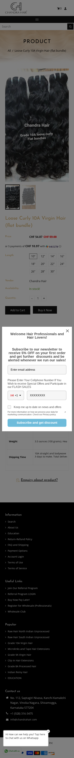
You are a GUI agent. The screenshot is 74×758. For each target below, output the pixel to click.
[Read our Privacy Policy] (65, 412)
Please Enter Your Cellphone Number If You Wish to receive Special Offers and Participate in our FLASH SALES (37, 383)
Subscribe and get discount (37, 422)
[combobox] (16, 395)
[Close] (68, 331)
